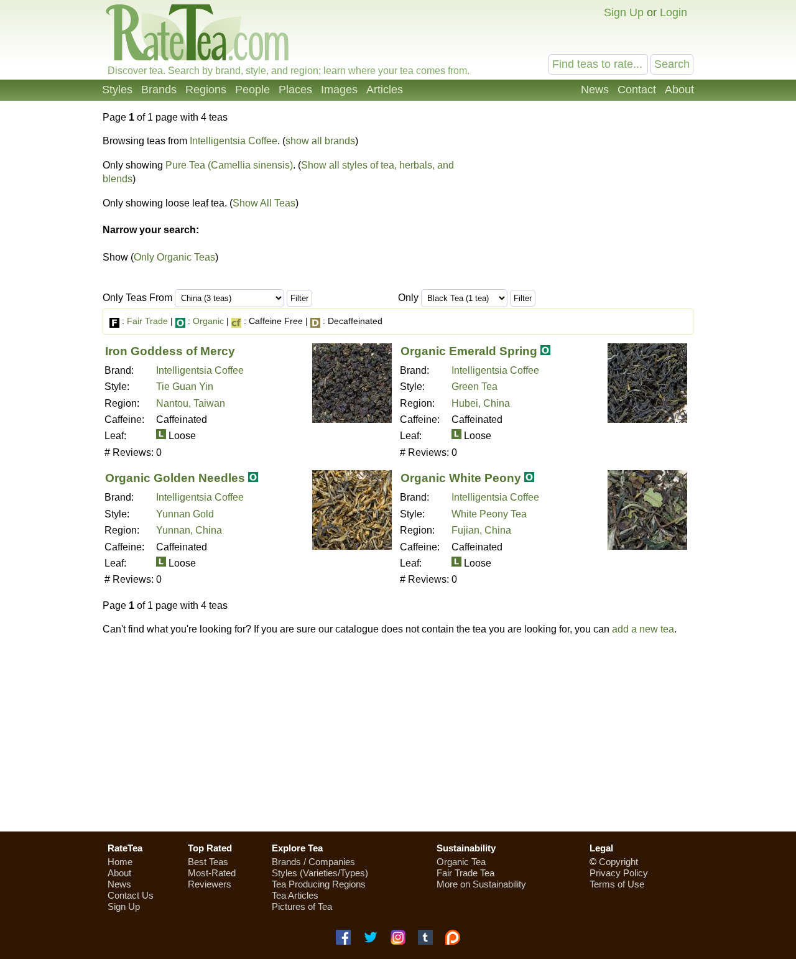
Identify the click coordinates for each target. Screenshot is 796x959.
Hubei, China (480, 403)
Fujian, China (481, 530)
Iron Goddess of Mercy (170, 351)
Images (339, 89)
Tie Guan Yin (184, 386)
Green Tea (474, 386)
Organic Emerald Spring (468, 351)
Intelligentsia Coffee (233, 141)
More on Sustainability (481, 884)
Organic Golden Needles (175, 477)
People (252, 89)
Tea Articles (295, 895)
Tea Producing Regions (319, 884)
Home (120, 861)
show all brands (320, 141)
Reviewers (209, 884)
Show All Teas (264, 203)
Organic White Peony (460, 477)
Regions (205, 89)
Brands (159, 89)
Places (295, 89)
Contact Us (131, 895)
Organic (208, 321)
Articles (384, 89)
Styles (117, 89)
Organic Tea (461, 861)
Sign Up (624, 12)
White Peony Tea (489, 514)
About (679, 89)
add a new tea (643, 629)
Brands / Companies (313, 861)
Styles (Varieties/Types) (320, 873)
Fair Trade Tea (465, 873)
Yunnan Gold (185, 514)
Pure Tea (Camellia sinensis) (229, 165)
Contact (637, 89)
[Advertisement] (398, 733)
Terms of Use (617, 884)
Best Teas (208, 861)
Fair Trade (147, 321)
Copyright (618, 861)
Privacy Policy (619, 873)
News (595, 89)
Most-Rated (212, 873)
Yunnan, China (189, 530)
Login (673, 12)
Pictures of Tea (302, 906)
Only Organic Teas (174, 257)
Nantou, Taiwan (190, 403)
